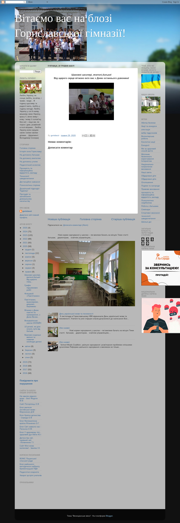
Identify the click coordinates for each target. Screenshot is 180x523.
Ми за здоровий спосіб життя (148, 150)
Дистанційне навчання (30, 182)
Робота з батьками (149, 206)
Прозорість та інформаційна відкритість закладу (28, 170)
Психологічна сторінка (30, 185)
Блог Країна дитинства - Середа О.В (30, 416)
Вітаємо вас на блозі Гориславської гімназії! (70, 25)
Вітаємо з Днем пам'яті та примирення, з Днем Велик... (32, 313)
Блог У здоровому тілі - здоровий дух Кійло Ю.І (30, 433)
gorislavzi (27, 211)
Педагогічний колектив (30, 165)
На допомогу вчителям (30, 158)
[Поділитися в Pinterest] (94, 135)
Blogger (109, 516)
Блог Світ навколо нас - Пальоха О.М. (30, 428)
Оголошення (147, 182)
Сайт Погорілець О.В (29, 404)
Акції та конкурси (149, 126)
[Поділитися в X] (88, 135)
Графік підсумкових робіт (31, 287)
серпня (28, 264)
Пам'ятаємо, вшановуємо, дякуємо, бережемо (31, 303)
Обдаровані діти (148, 176)
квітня (28, 346)
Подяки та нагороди (150, 186)
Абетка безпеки (148, 123)
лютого (28, 354)
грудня (28, 250)
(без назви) (64, 328)
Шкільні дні (146, 222)
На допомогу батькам (30, 155)
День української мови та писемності (76, 314)
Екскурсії (145, 145)
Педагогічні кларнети (29, 472)
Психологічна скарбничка (147, 201)
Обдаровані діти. (149, 179)
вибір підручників (149, 133)
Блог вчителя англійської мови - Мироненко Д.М (28, 409)
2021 (25, 243)
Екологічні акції (148, 142)
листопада (30, 253)
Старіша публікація (123, 219)
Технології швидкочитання (27, 177)
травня (28, 272)
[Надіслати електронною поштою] (83, 135)
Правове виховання (150, 189)
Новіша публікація (59, 219)
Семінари (145, 209)
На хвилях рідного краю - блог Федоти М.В (29, 398)
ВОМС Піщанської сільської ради (28, 460)
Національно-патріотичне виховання (147, 166)
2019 (25, 362)
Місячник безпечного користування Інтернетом (147, 157)
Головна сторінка (91, 219)
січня (27, 357)
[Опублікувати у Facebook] (91, 135)
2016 (25, 373)
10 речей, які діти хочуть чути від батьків (32, 329)
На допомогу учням (29, 162)
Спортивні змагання (150, 213)
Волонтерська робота (147, 137)
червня (28, 268)
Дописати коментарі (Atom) (75, 225)
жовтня (28, 257)
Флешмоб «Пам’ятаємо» (32, 295)
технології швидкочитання (148, 217)
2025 (25, 228)
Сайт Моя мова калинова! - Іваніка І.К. (30, 447)
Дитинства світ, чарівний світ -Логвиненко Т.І (27, 440)
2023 (25, 235)
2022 (25, 239)
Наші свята (146, 172)
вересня (29, 261)
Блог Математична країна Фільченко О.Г (29, 422)
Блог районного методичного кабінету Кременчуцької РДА (30, 466)
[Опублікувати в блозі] (86, 135)
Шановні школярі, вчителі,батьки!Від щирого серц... (32, 278)
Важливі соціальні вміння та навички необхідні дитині (32, 338)
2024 (25, 232)
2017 (25, 369)
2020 (25, 246)
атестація (145, 130)
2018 (25, 366)
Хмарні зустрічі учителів (30, 475)
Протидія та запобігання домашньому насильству (26, 197)
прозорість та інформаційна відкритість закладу (150, 194)
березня (29, 350)
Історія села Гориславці (30, 151)
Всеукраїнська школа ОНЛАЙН (32, 322)
